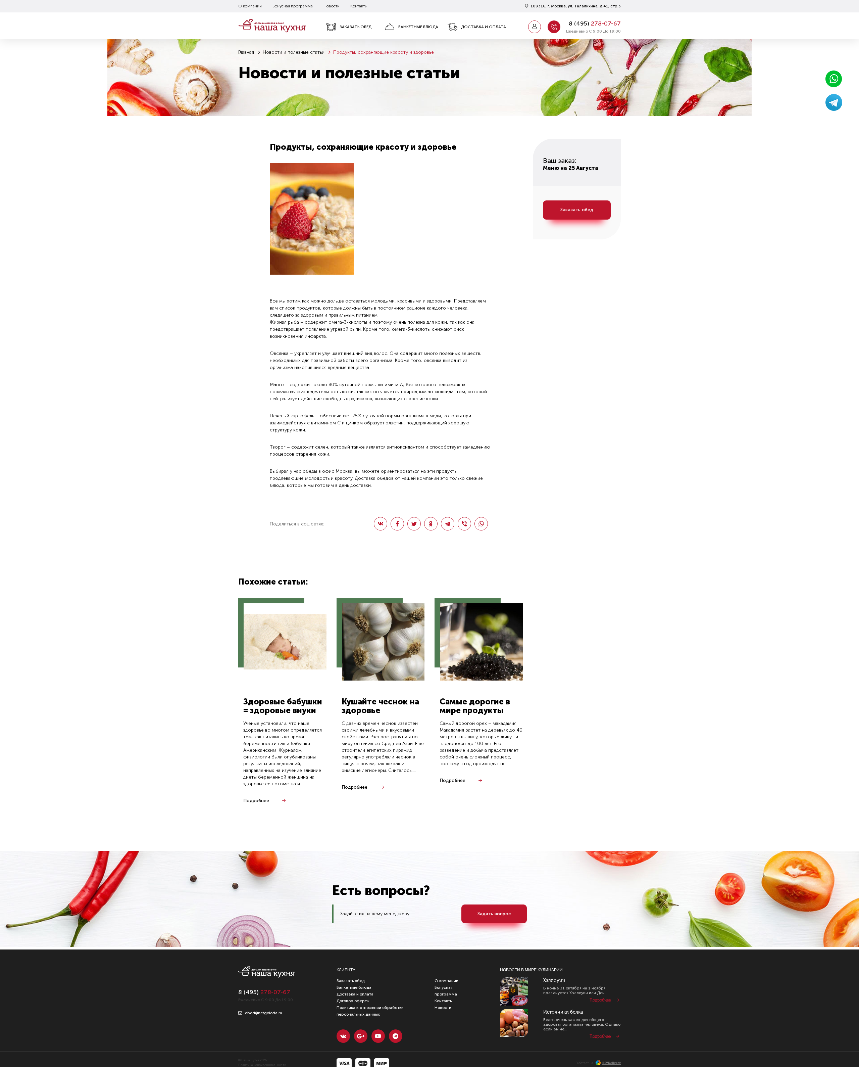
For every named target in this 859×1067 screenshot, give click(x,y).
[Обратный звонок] (554, 26)
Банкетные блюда (418, 27)
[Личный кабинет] (534, 26)
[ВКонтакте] (380, 523)
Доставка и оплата (483, 27)
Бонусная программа (292, 6)
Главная (246, 52)
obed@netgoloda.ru (263, 1013)
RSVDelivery (611, 1063)
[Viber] (464, 523)
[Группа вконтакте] (343, 1036)
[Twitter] (414, 523)
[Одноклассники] (431, 523)
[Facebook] (397, 523)
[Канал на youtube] (378, 1036)
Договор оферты (353, 1001)
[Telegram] (447, 523)
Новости (331, 6)
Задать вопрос (494, 914)
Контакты (358, 6)
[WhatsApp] (481, 523)
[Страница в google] (360, 1036)
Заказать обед (355, 27)
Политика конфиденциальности (262, 1065)
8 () (595, 23)
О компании (250, 6)
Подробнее (256, 800)
